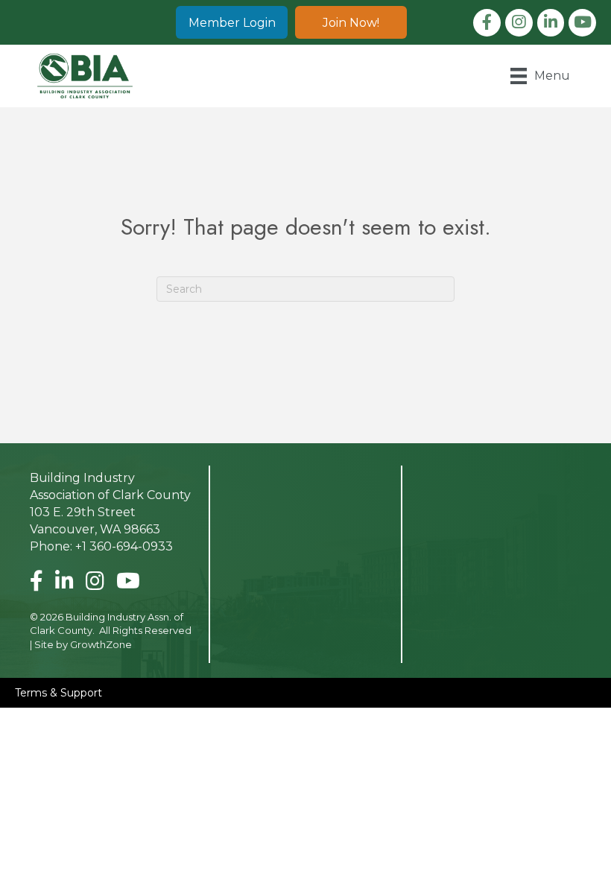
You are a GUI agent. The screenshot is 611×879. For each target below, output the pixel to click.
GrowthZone (101, 644)
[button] (232, 22)
